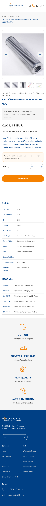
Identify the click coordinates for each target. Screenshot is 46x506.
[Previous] (6, 54)
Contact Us (6, 472)
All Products (14, 16)
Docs (4, 461)
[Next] (40, 54)
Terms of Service (29, 466)
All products (6, 456)
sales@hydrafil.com (15, 495)
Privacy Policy (28, 461)
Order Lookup (28, 456)
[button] (30, 6)
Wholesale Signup (29, 451)
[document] (23, 54)
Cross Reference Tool (10, 477)
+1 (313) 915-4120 (15, 489)
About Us (5, 466)
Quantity (5, 166)
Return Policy (28, 472)
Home (4, 16)
